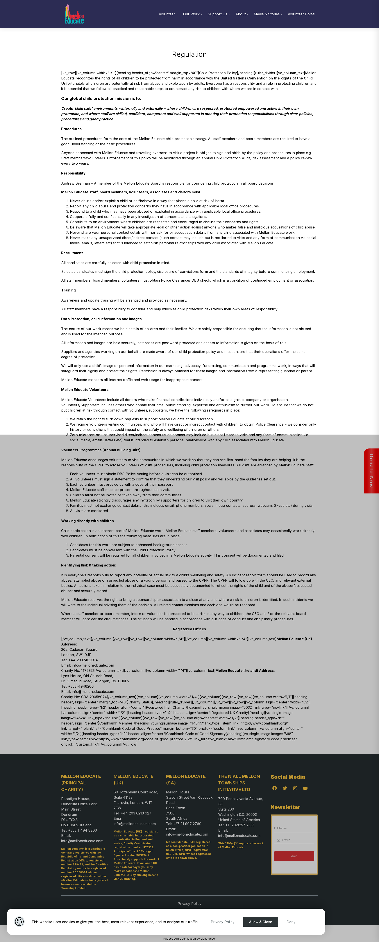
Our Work (191, 14)
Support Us (217, 14)
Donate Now (371, 471)
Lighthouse (207, 938)
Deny (291, 922)
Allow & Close (260, 922)
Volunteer (167, 14)
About (240, 14)
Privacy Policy (222, 922)
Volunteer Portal (301, 14)
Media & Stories (267, 14)
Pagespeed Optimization (179, 938)
